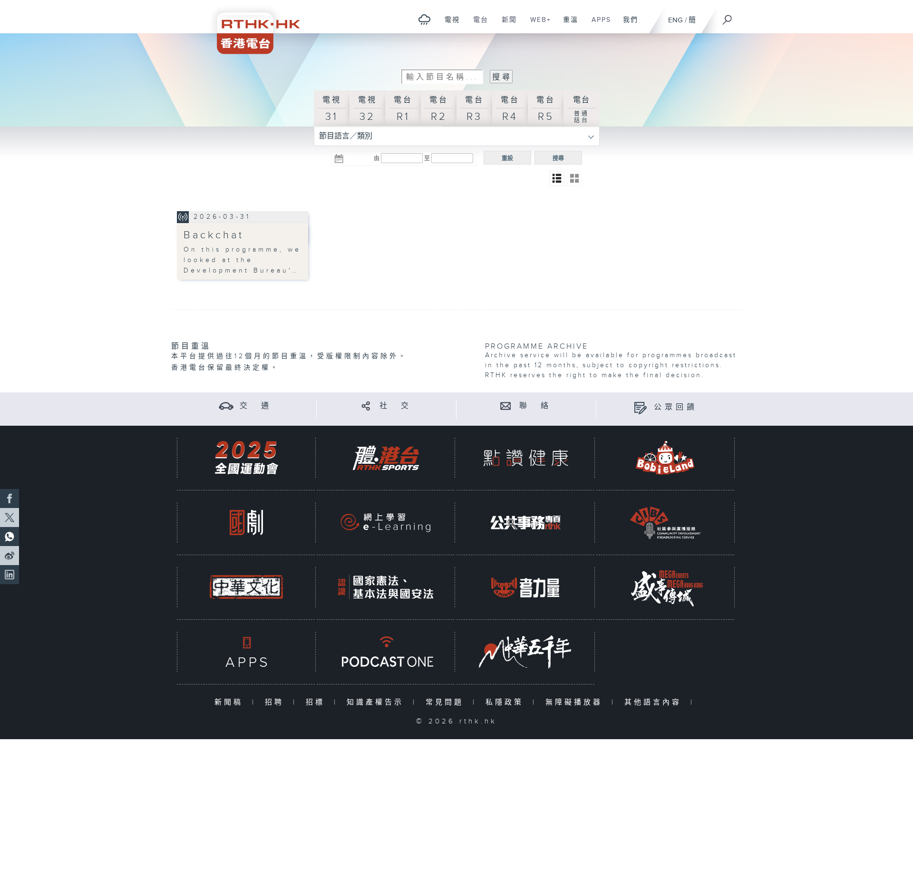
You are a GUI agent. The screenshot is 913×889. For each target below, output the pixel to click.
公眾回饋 (676, 407)
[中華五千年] (525, 652)
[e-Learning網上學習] (386, 522)
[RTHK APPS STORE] (246, 652)
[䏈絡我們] (505, 406)
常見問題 (447, 702)
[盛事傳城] (665, 587)
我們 (627, 24)
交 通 (256, 405)
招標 (317, 702)
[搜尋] (727, 16)
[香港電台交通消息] (226, 406)
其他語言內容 (655, 702)
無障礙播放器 (576, 702)
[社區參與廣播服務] (665, 522)
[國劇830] (246, 522)
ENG (675, 20)
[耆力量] (525, 587)
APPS (597, 24)
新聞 (506, 24)
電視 (448, 24)
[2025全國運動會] (246, 458)
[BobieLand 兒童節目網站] (665, 458)
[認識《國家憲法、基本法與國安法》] (386, 587)
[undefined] (424, 19)
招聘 (276, 702)
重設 (507, 158)
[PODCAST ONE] (386, 652)
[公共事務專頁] (525, 522)
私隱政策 (507, 702)
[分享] (366, 406)
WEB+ (537, 24)
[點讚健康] (525, 458)
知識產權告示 (377, 702)
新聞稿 (230, 702)
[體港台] (386, 458)
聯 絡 (535, 405)
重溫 (567, 24)
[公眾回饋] (640, 407)
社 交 (395, 405)
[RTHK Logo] (252, 27)
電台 (477, 24)
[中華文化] (246, 587)
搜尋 (558, 158)
